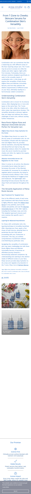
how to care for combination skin (12, 271)
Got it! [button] (15, 491)
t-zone (13, 273)
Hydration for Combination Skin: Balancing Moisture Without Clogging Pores (14, 327)
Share (6, 277)
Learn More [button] (6, 487)
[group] (15, 1)
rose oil (23, 271)
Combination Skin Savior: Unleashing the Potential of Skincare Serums (15, 301)
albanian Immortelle (16, 269)
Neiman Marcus (23, 265)
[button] (25, 7)
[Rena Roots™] (15, 7)
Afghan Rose (7, 269)
